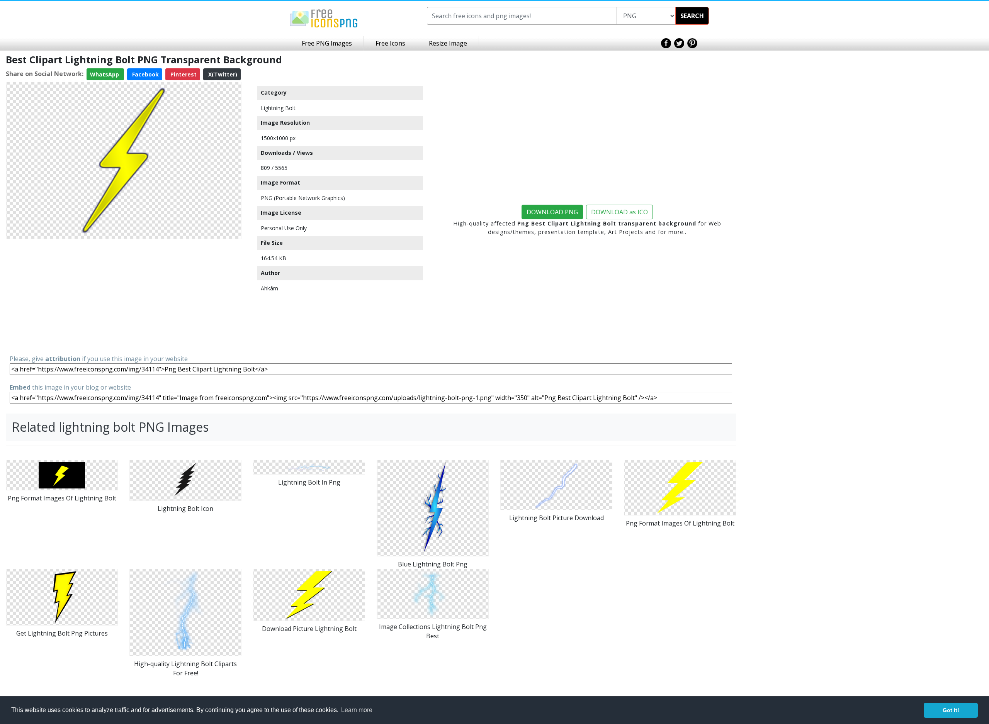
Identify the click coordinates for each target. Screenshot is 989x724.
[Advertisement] (123, 296)
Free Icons (390, 43)
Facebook (145, 74)
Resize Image (448, 43)
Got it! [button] (951, 710)
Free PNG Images (327, 43)
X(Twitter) (222, 74)
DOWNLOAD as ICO (619, 212)
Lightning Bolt (278, 108)
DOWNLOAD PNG (552, 212)
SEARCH (692, 16)
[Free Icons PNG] (324, 18)
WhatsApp (105, 74)
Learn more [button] (356, 710)
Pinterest (183, 74)
